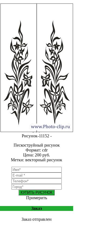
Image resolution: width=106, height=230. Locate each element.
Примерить (36, 197)
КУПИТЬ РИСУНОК (36, 192)
